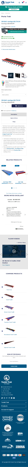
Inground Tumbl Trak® (9, 347)
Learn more (13, 26)
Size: (2, 91)
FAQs (14, 121)
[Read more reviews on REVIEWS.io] (20, 229)
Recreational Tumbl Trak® (10, 334)
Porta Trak (9, 289)
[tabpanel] (7, 174)
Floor (3, 265)
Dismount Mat (10, 148)
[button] (7, 183)
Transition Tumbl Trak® (9, 322)
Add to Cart (20, 106)
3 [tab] (16, 188)
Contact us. (13, 110)
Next (25, 75)
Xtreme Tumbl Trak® (9, 312)
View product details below (8, 49)
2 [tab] (13, 188)
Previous (2, 75)
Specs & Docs (14, 118)
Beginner (8, 265)
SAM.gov (4, 434)
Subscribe (14, 366)
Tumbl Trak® (9, 299)
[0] (22, 2)
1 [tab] (11, 188)
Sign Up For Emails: (14, 354)
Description (14, 114)
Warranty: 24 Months (8, 38)
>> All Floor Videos (21, 242)
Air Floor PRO (7, 182)
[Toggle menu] (26, 2)
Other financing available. (6, 26)
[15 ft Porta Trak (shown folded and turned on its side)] (17, 75)
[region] (14, 215)
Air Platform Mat (19, 148)
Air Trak (20, 182)
